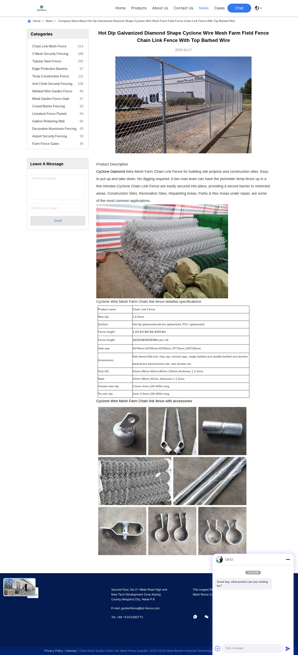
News (204, 8)
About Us (160, 8)
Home (120, 8)
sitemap (71, 650)
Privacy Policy (53, 650)
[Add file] (218, 648)
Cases (219, 8)
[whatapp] (198, 617)
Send (58, 220)
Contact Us (183, 8)
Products (139, 8)
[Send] (288, 648)
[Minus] (287, 559)
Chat (239, 8)
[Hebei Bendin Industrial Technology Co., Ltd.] (41, 8)
